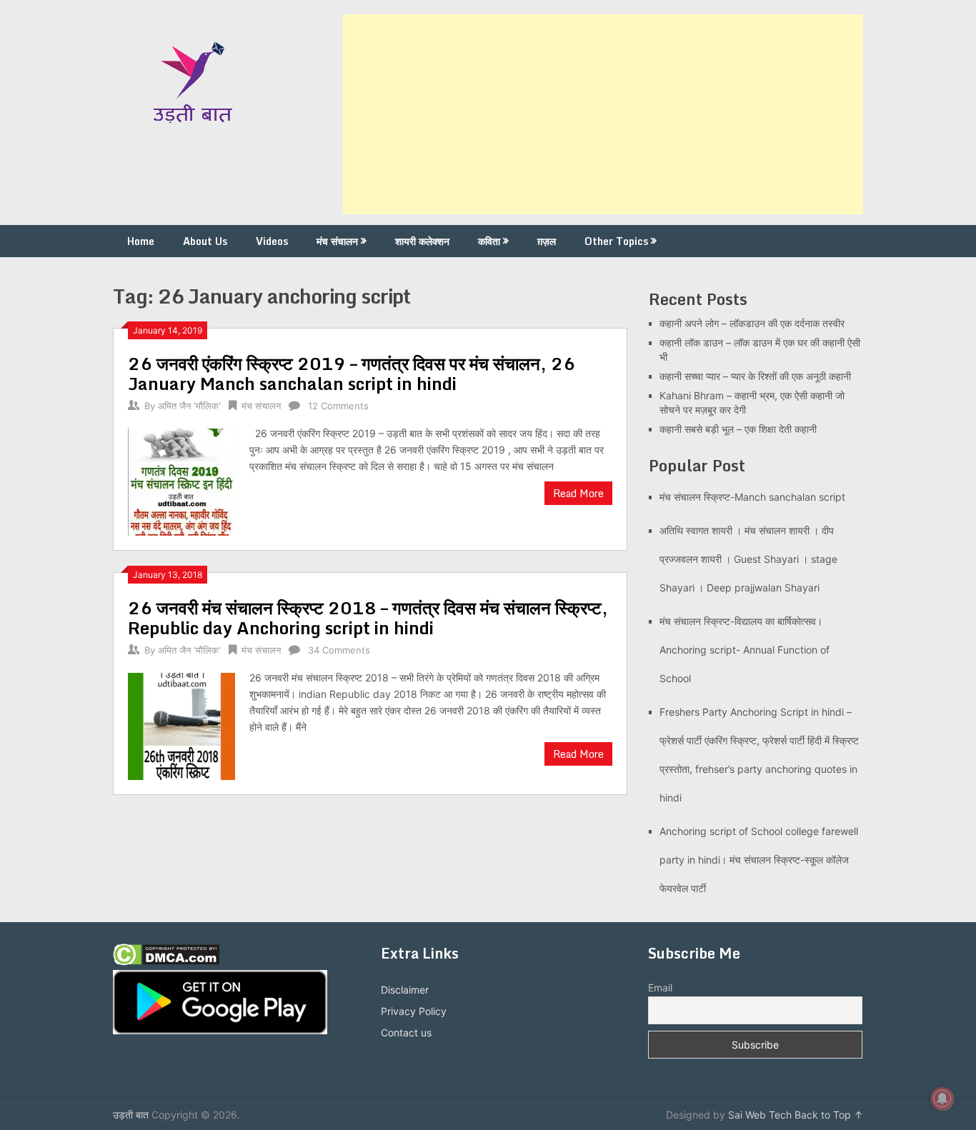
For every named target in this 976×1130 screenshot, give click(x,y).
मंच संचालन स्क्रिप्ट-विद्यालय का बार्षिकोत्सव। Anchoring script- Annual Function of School (744, 649)
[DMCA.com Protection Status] (166, 962)
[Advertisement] (603, 114)
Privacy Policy (414, 1011)
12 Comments (338, 405)
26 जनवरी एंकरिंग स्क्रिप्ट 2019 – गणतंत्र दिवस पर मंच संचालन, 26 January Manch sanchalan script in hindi (351, 373)
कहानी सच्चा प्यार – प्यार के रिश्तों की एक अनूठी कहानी (755, 376)
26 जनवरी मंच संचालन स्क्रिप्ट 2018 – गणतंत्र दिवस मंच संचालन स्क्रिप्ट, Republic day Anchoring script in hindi (368, 617)
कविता (489, 241)
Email (660, 987)
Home (140, 241)
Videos (272, 241)
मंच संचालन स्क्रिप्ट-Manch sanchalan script (752, 497)
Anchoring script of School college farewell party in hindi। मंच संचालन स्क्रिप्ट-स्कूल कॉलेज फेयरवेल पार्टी (758, 859)
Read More (578, 493)
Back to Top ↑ (829, 1115)
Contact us (406, 1032)
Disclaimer (405, 990)
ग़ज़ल (546, 241)
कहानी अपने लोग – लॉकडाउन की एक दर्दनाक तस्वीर (752, 323)
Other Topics (616, 241)
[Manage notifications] (942, 1098)
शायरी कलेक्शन (422, 241)
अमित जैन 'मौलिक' (189, 405)
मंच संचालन (337, 241)
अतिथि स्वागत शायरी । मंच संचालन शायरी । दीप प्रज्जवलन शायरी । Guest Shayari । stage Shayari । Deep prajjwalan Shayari (748, 559)
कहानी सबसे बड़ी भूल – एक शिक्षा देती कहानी (738, 429)
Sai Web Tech (760, 1115)
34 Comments (339, 650)
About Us (205, 241)
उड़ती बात (131, 1115)
